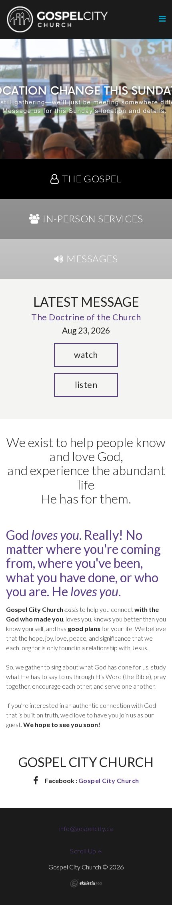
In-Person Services (93, 218)
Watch (86, 355)
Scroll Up (84, 851)
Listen (86, 385)
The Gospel (92, 178)
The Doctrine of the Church (86, 317)
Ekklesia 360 (86, 883)
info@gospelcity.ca (86, 828)
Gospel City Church (108, 780)
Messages (92, 258)
